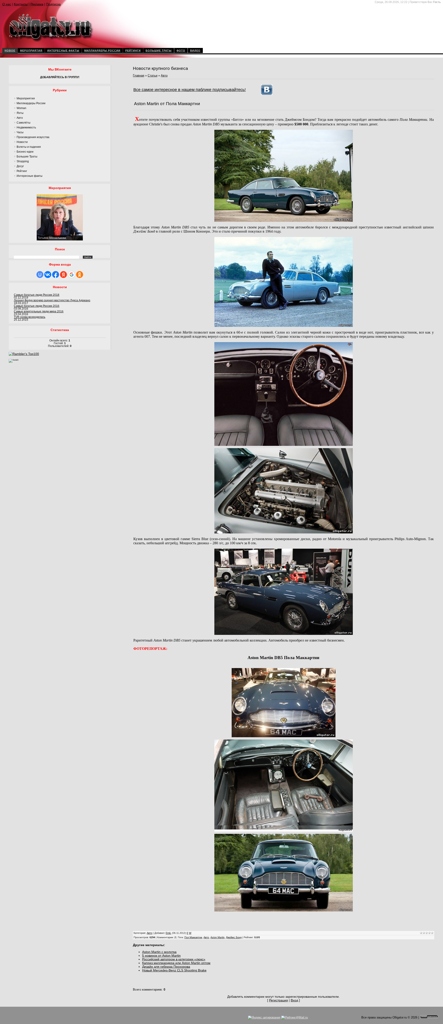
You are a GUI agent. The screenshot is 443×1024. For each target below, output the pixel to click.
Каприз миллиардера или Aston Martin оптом (176, 963)
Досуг (20, 166)
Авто (20, 117)
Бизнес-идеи (25, 151)
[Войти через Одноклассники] (79, 274)
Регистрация (278, 1000)
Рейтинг (22, 171)
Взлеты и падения (29, 146)
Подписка (53, 4)
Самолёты (23, 122)
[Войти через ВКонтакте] (47, 274)
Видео (195, 50)
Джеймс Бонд (234, 937)
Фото (181, 50)
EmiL (168, 933)
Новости (22, 142)
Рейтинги (133, 50)
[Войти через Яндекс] (63, 274)
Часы (20, 132)
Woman (21, 108)
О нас (6, 4)
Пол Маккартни (193, 937)
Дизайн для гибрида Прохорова (166, 966)
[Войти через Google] (71, 274)
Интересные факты (63, 50)
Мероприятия (31, 50)
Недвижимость (26, 127)
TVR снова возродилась (29, 317)
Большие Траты (27, 156)
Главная (138, 75)
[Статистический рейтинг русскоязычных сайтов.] (13, 360)
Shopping (23, 161)
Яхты (20, 113)
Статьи (152, 75)
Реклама (36, 4)
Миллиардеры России (102, 50)
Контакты (21, 4)
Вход (294, 1000)
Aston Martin (217, 937)
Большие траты (159, 50)
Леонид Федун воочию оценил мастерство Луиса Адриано (52, 300)
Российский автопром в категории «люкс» (173, 959)
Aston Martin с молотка (159, 952)
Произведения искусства (33, 137)
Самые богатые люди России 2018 (36, 294)
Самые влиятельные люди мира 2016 (38, 311)
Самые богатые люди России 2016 (36, 306)
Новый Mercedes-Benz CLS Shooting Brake (174, 970)
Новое (10, 50)
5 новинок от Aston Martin (161, 955)
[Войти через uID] (39, 274)
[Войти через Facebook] (55, 274)
